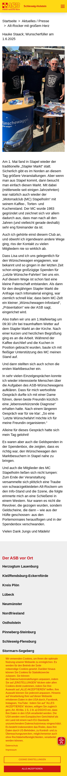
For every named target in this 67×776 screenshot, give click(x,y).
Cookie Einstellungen (32, 759)
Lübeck (8, 594)
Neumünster (12, 604)
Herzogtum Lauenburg (20, 566)
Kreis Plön (10, 585)
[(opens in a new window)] (33, 99)
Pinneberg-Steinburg (19, 632)
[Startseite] (10, 6)
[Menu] (63, 6)
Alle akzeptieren (32, 769)
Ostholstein (11, 623)
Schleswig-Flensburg (19, 641)
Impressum (11, 750)
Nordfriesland (13, 613)
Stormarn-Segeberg (18, 651)
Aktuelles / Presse (35, 21)
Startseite (9, 21)
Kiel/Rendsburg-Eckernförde (25, 576)
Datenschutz (12, 745)
